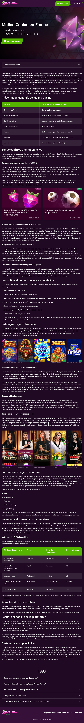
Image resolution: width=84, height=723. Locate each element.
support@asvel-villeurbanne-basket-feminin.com (63, 713)
